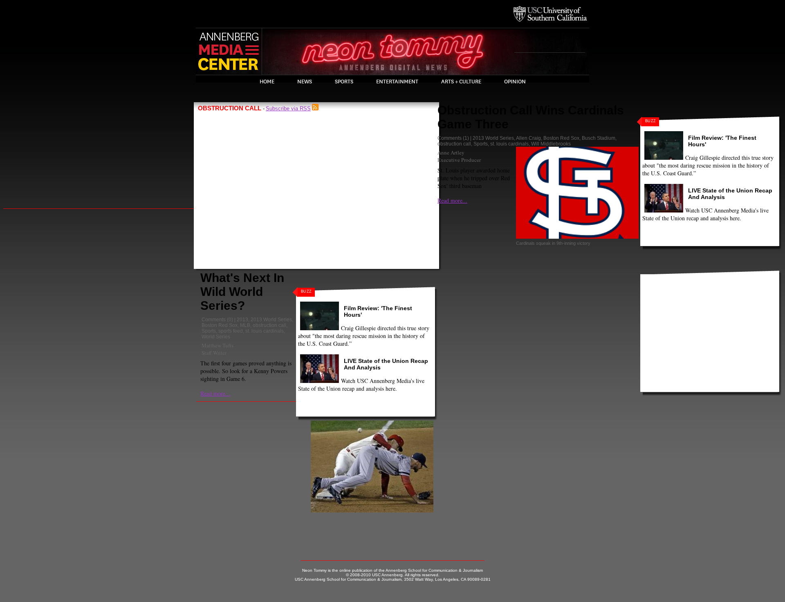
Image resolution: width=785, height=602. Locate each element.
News (304, 81)
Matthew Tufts (217, 345)
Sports (344, 81)
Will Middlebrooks (551, 144)
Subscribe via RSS (288, 108)
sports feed (230, 331)
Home (267, 81)
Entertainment (397, 81)
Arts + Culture (461, 81)
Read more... (215, 393)
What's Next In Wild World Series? (242, 291)
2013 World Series (271, 319)
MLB (245, 325)
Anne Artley (450, 152)
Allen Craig (528, 138)
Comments (214, 319)
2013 (242, 319)
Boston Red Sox (220, 325)
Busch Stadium (598, 138)
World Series (216, 337)
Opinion (515, 81)
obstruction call (269, 325)
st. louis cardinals (264, 331)
